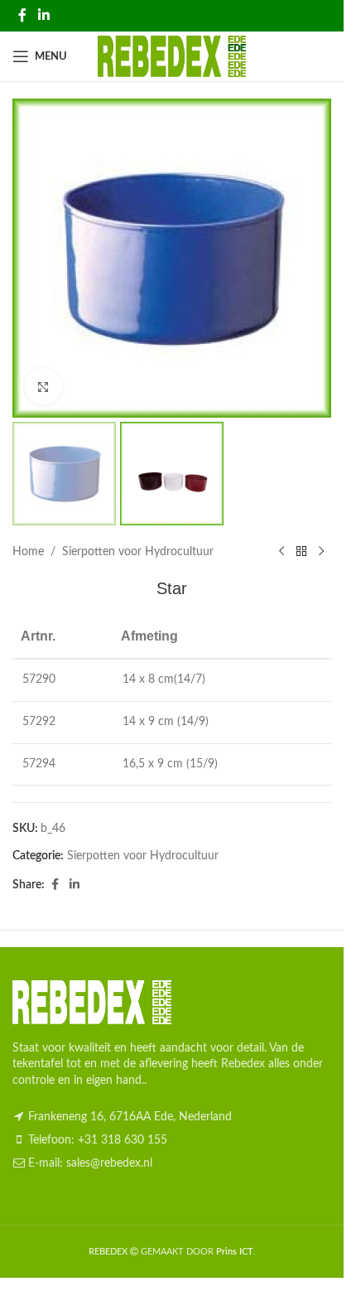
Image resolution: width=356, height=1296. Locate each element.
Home (28, 552)
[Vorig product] (281, 552)
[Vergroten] (43, 386)
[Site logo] (172, 56)
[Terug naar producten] (301, 552)
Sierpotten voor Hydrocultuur (138, 552)
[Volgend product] (321, 552)
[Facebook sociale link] (22, 15)
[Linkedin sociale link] (43, 15)
